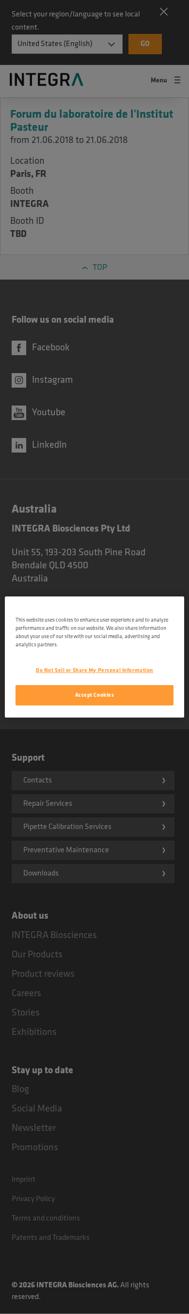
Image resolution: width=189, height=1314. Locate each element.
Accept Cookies (94, 695)
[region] (95, 657)
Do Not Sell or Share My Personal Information (94, 670)
